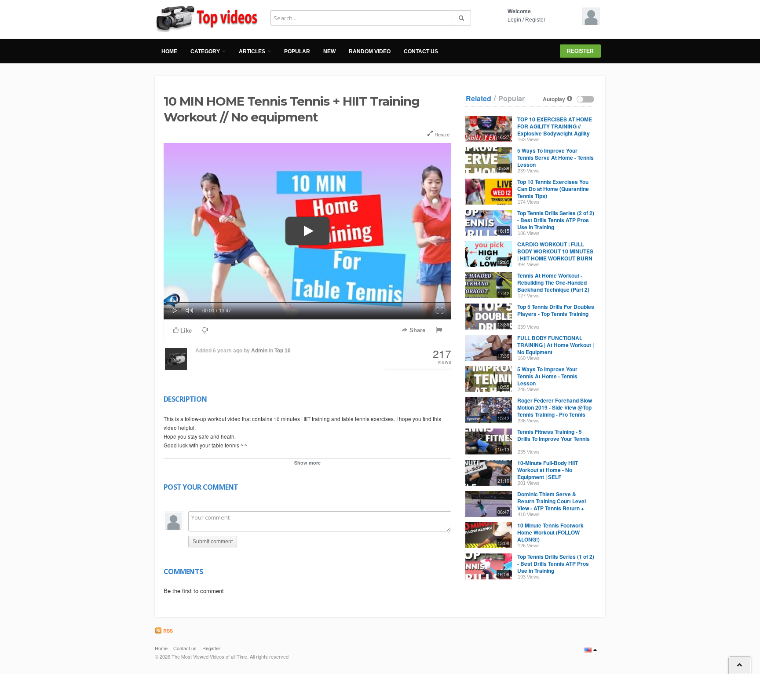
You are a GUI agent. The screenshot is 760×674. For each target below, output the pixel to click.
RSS (167, 630)
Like (185, 330)
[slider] (307, 302)
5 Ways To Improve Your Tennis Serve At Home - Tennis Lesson (555, 157)
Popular (297, 51)
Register (535, 20)
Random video (370, 51)
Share (416, 330)
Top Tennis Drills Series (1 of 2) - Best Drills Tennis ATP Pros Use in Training (555, 564)
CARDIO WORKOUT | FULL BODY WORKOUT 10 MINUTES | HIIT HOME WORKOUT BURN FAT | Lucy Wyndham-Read (555, 254)
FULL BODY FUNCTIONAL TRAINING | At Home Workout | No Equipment (555, 345)
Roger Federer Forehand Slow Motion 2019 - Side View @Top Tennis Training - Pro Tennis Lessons (554, 410)
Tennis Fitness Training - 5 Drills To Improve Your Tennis (553, 435)
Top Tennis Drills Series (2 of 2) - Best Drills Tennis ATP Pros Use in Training (555, 220)
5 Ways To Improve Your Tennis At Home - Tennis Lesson (547, 376)
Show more (307, 462)
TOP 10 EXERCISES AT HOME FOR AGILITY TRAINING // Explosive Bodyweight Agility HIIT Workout (554, 129)
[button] (175, 309)
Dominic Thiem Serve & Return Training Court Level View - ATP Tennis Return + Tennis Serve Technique (551, 504)
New (329, 51)
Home (169, 51)
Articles (253, 51)
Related (478, 98)
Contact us (421, 51)
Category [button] (205, 51)
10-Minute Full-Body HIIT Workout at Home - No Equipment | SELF (547, 470)
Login (514, 20)
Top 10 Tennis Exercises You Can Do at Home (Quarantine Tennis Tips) (553, 189)
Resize (441, 134)
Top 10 (282, 351)
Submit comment (213, 541)
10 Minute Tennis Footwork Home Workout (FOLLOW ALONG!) (550, 532)
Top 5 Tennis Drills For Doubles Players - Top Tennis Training (555, 310)
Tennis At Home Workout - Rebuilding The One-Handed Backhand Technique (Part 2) (553, 282)
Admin (259, 351)
